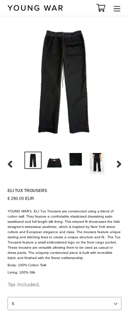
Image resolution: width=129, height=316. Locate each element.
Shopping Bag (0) (101, 7)
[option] (33, 160)
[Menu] (117, 8)
